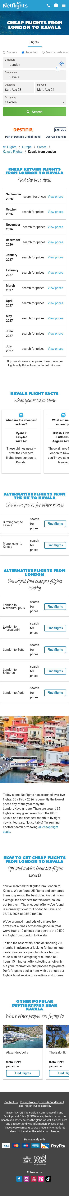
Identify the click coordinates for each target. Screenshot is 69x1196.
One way (12, 52)
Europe (27, 147)
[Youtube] (34, 1179)
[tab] (35, 42)
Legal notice (25, 1105)
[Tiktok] (48, 1179)
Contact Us (11, 1102)
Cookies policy (42, 1105)
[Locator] (61, 63)
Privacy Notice (29, 1102)
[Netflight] (15, 5)
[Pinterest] (41, 1179)
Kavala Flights (13, 151)
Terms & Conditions (51, 1102)
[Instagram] (26, 1179)
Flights (11, 147)
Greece (42, 147)
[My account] (56, 5)
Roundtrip (31, 52)
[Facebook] (19, 1179)
